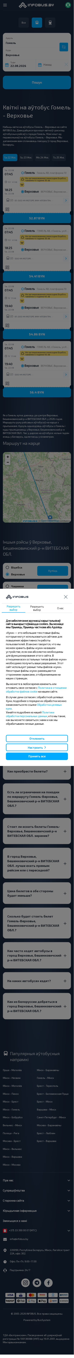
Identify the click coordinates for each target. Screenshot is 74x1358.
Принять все (37, 756)
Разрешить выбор (13, 608)
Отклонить (37, 738)
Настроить (35, 747)
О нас (60, 608)
